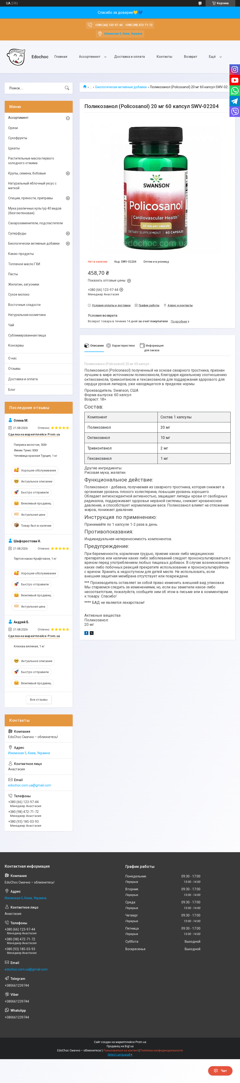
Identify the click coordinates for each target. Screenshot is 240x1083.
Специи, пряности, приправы (30, 198)
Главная (60, 56)
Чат (224, 1071)
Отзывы (14, 368)
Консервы (16, 345)
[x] (92, 634)
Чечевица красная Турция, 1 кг (35, 455)
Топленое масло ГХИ (24, 264)
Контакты (164, 56)
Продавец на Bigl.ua (120, 1046)
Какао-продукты (21, 254)
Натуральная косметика (27, 315)
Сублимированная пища (27, 335)
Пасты (13, 274)
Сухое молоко (19, 294)
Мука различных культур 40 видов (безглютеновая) (34, 210)
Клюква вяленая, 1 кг (29, 646)
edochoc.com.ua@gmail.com (29, 785)
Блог (11, 389)
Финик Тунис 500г (26, 450)
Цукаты (14, 148)
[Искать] (67, 88)
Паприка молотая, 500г (30, 444)
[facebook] (86, 634)
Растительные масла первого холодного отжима (31, 160)
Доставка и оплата (129, 56)
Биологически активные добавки (121, 87)
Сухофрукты (17, 138)
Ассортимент (89, 56)
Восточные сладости (24, 305)
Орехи (13, 128)
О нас (12, 358)
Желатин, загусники (23, 284)
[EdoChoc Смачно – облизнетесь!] (16, 57)
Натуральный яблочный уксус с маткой (32, 185)
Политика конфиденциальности (161, 1050)
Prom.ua (140, 1042)
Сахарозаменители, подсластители (35, 223)
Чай (11, 325)
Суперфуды (17, 233)
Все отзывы (39, 699)
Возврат (190, 56)
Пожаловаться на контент (120, 1050)
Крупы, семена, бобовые (27, 173)
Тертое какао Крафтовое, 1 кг (35, 558)
